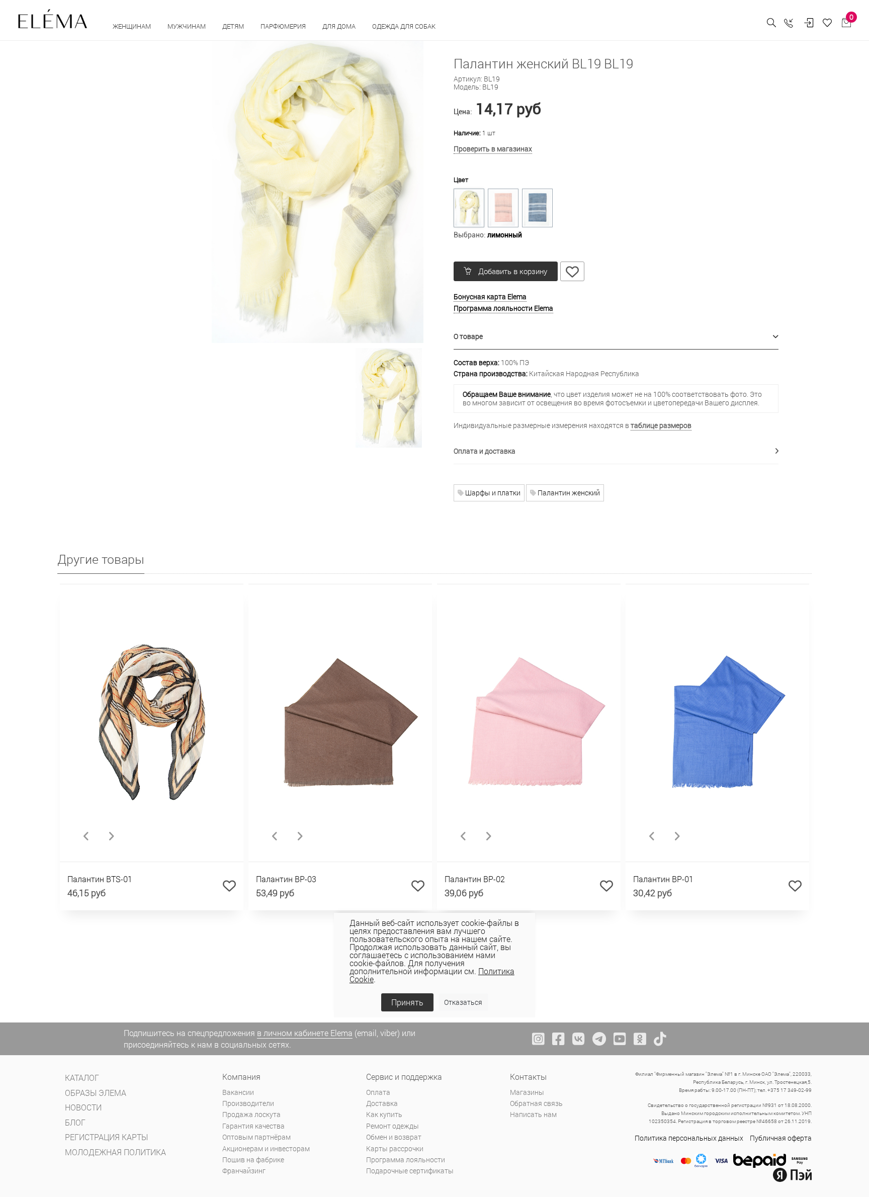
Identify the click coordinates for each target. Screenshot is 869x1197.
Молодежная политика (115, 1152)
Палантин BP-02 (475, 879)
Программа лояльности (405, 1159)
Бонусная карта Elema (490, 296)
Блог (75, 1122)
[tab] (616, 337)
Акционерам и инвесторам (266, 1148)
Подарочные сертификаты (410, 1170)
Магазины (527, 1092)
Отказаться (463, 1002)
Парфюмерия (283, 26)
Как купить (384, 1114)
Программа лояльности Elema (503, 308)
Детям (233, 26)
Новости (83, 1107)
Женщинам (132, 26)
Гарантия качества (253, 1126)
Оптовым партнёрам (256, 1137)
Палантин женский (568, 492)
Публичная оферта (781, 1138)
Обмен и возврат (393, 1137)
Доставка (382, 1103)
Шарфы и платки (492, 492)
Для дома (339, 26)
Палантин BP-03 (286, 879)
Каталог (82, 1077)
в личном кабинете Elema (305, 1033)
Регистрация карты (106, 1137)
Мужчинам (187, 26)
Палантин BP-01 (663, 879)
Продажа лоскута (251, 1114)
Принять (407, 1002)
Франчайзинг (244, 1170)
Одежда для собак (404, 26)
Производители (248, 1103)
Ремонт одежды (392, 1126)
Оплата (378, 1092)
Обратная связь (536, 1103)
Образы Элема (95, 1092)
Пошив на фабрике (253, 1159)
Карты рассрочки (394, 1148)
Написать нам (533, 1114)
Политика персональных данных (689, 1138)
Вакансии (238, 1092)
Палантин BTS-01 (99, 879)
